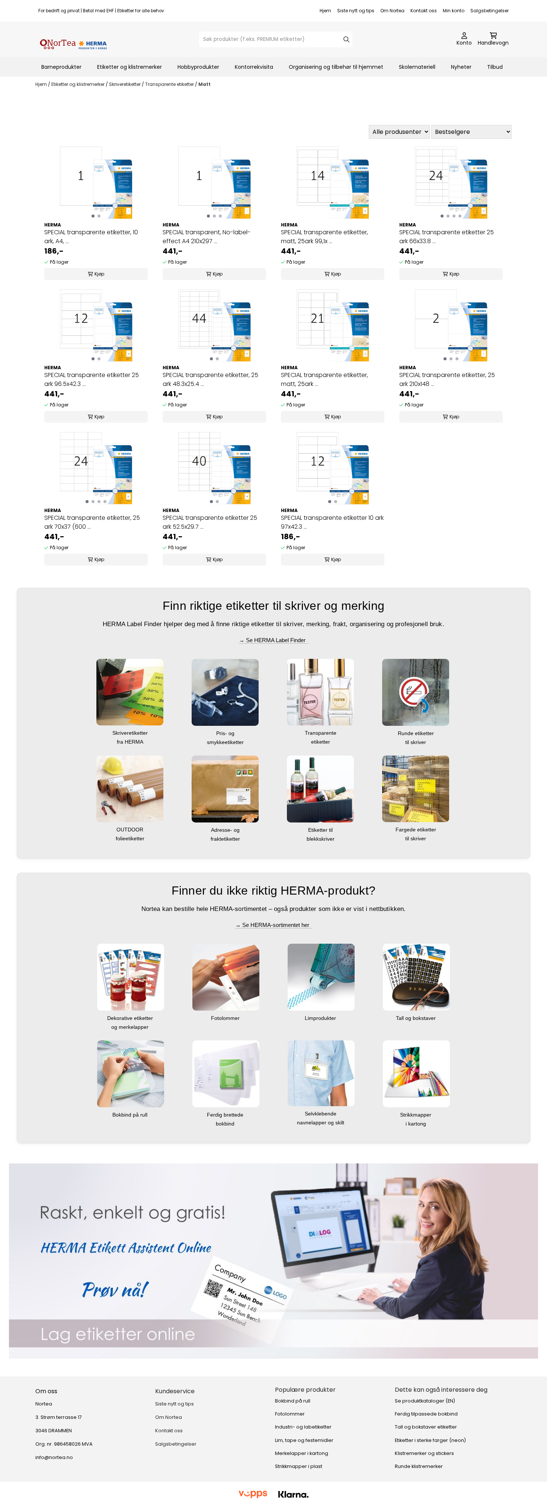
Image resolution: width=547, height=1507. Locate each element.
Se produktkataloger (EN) (425, 1401)
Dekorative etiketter (130, 1018)
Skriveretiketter (125, 84)
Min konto (453, 10)
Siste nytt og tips (355, 10)
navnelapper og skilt (321, 1123)
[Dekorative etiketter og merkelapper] (130, 976)
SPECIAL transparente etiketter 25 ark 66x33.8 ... (446, 236)
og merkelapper (130, 1027)
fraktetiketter (226, 839)
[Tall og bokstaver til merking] (416, 976)
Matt (204, 84)
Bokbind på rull (130, 1115)
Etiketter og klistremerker (129, 67)
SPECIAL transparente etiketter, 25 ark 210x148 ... (447, 379)
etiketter (321, 742)
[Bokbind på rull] (130, 1073)
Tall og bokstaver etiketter (426, 1427)
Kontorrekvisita (254, 67)
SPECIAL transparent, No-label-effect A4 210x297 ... (206, 236)
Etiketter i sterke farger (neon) (430, 1440)
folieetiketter (131, 838)
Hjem (325, 10)
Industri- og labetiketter (303, 1427)
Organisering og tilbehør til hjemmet (336, 67)
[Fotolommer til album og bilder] (225, 976)
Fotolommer (226, 1018)
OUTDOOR (130, 830)
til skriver (416, 742)
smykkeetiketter (226, 742)
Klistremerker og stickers (424, 1453)
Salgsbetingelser (489, 10)
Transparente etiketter (170, 84)
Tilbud (495, 67)
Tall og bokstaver (416, 1018)
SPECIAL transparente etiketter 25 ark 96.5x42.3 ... (91, 379)
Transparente (321, 733)
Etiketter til (321, 830)
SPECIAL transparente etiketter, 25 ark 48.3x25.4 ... (210, 379)
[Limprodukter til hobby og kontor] (321, 976)
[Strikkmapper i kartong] (416, 1073)
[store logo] (73, 39)
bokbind (226, 1124)
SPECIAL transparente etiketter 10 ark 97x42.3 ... (332, 522)
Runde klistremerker (419, 1466)
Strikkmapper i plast (298, 1466)
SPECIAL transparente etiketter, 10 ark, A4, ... (91, 236)
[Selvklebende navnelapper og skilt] (321, 1072)
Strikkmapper (416, 1115)
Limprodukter (321, 1018)
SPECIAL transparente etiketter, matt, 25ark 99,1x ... (324, 236)
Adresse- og (226, 830)
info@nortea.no (54, 1457)
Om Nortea (392, 10)
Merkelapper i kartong (301, 1453)
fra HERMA (131, 742)
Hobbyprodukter (198, 67)
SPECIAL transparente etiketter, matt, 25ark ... (324, 379)
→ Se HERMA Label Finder (273, 640)
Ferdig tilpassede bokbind (426, 1414)
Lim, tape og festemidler (304, 1440)
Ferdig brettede (226, 1115)
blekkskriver (321, 839)
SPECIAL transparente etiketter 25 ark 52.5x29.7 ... (210, 522)
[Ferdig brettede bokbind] (225, 1073)
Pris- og (226, 733)
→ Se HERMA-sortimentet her (273, 925)
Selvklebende (321, 1114)
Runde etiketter (416, 733)
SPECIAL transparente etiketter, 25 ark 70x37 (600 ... (92, 522)
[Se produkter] (273, 1261)
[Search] (346, 39)
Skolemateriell (417, 67)
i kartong (417, 1124)
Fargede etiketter (417, 830)
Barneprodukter (61, 67)
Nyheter (461, 67)
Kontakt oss (423, 10)
